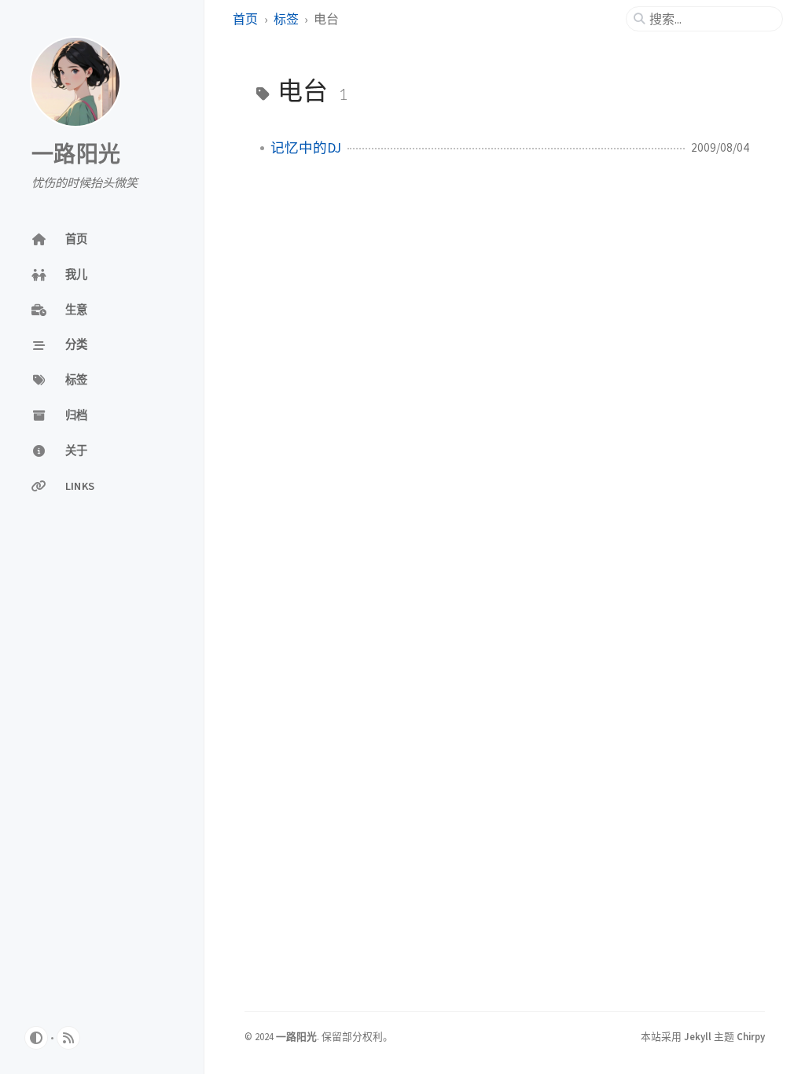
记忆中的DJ (305, 147)
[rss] (68, 1038)
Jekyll (697, 1036)
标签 (286, 19)
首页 (245, 19)
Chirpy (751, 1036)
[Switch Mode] (36, 1038)
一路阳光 (75, 155)
